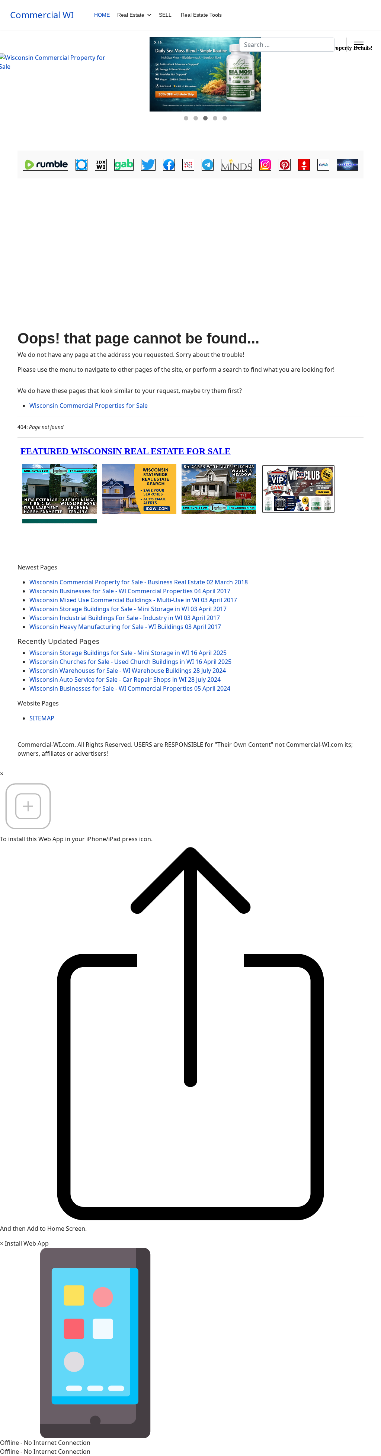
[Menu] (359, 44)
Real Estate (130, 15)
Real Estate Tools (201, 15)
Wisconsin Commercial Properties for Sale (88, 405)
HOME (102, 15)
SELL (165, 15)
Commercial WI (42, 14)
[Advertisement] (190, 236)
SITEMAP (41, 718)
